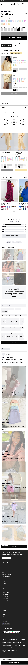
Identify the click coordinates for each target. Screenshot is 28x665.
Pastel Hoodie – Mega (18, 55)
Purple (7, 338)
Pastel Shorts (16, 74)
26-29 (17, 318)
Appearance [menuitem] (18, 242)
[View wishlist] (23, 4)
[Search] (18, 4)
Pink (2, 338)
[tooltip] (18, 289)
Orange (21, 336)
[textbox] (13, 305)
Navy (16, 336)
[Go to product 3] (14, 211)
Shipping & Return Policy (8, 112)
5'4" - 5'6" (15, 327)
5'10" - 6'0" (4, 330)
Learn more (16, 45)
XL (16, 315)
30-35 (22, 318)
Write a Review (16, 343)
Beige (3, 333)
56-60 (22, 321)
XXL (20, 315)
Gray (21, 333)
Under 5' (3, 327)
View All (25, 177)
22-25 (12, 318)
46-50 (12, 321)
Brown (16, 333)
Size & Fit (4, 107)
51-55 (17, 321)
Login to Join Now (6, 45)
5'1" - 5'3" (9, 327)
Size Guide (24, 27)
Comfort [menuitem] (8, 242)
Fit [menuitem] (13, 242)
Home (2, 9)
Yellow (21, 338)
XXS (2, 315)
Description (4, 99)
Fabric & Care (5, 103)
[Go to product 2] (13, 211)
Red (12, 338)
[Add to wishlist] (16, 181)
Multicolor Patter (10, 336)
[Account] (20, 4)
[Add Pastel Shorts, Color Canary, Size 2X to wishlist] (26, 14)
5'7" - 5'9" (21, 327)
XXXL (24, 315)
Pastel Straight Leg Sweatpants (19, 153)
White (16, 338)
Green (3, 336)
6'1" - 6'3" (10, 330)
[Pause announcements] (27, 1)
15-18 (3, 318)
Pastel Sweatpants (6, 152)
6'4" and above (17, 330)
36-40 (3, 321)
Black (8, 333)
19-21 (8, 318)
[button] (7, 11)
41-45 (8, 321)
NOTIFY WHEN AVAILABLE (14, 37)
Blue (12, 333)
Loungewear (8, 9)
